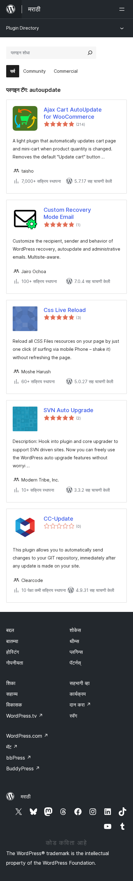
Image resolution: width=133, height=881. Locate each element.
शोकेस (75, 630)
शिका (10, 683)
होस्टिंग (12, 652)
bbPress (18, 758)
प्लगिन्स (76, 652)
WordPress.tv (24, 716)
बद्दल (10, 630)
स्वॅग (73, 716)
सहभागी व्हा (80, 683)
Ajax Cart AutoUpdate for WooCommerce (73, 113)
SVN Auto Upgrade (68, 410)
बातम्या (12, 641)
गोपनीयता (14, 663)
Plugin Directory (22, 28)
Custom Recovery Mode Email (67, 213)
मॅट (12, 747)
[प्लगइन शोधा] (90, 53)
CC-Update (58, 518)
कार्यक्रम (78, 694)
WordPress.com (27, 736)
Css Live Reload (65, 310)
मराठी (26, 796)
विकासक (14, 705)
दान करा (80, 705)
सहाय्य (12, 694)
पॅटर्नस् (75, 663)
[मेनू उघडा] (123, 9)
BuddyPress (23, 768)
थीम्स (74, 641)
